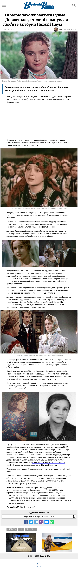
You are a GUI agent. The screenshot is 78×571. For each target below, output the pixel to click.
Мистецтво (31, 529)
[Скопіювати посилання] (74, 516)
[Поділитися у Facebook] (26, 522)
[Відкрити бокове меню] (4, 5)
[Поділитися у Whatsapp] (52, 522)
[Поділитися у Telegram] (36, 522)
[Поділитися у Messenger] (46, 522)
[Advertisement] (39, 121)
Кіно (21, 529)
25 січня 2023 (6, 29)
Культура (12, 529)
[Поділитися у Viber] (41, 522)
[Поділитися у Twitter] (31, 522)
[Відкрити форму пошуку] (74, 5)
